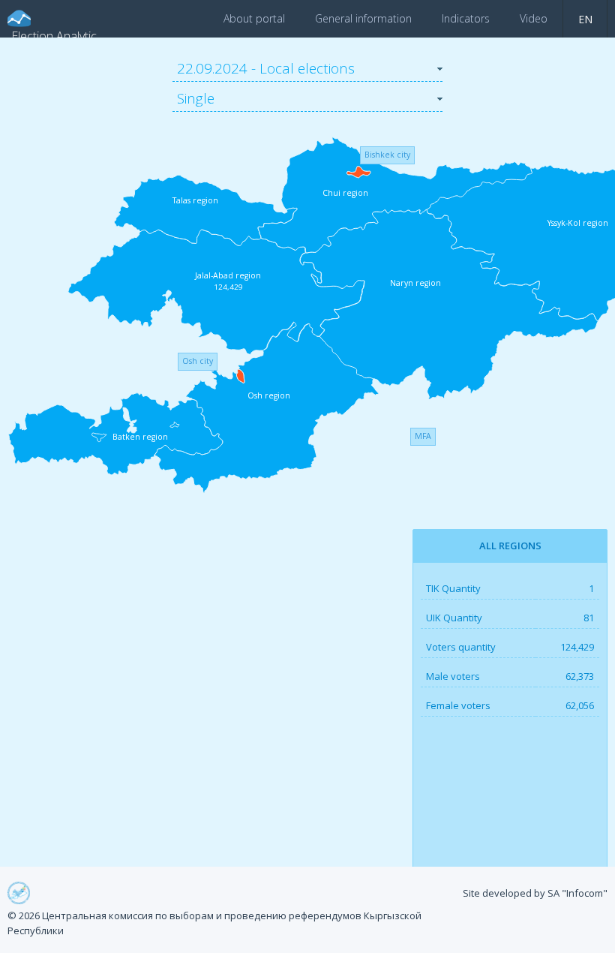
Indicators (466, 18)
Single (195, 98)
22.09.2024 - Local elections (266, 68)
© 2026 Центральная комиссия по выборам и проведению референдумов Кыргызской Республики (215, 923)
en (585, 19)
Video (534, 18)
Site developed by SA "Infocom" (535, 893)
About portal (254, 18)
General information (363, 18)
